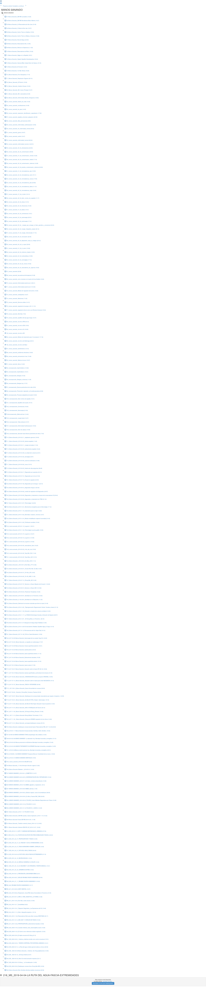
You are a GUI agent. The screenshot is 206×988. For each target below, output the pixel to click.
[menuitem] (1, 4)
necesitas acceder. (107, 981)
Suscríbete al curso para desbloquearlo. (103, 983)
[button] (1, 1)
